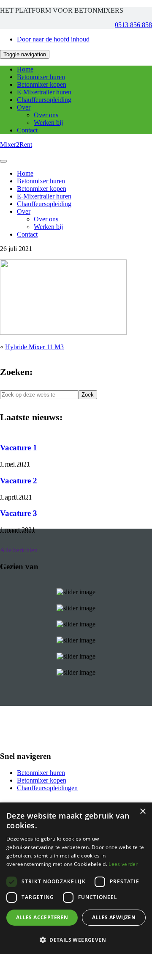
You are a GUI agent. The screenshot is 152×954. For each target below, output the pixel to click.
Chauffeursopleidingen (47, 787)
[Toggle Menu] (3, 161)
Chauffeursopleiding (44, 99)
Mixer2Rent (16, 144)
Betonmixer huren (41, 76)
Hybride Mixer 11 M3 (34, 346)
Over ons (46, 115)
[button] (76, 939)
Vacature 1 (18, 447)
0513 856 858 (133, 24)
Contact (27, 130)
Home (25, 69)
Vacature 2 (18, 480)
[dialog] (76, 878)
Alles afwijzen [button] (114, 917)
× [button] (142, 811)
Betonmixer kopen (41, 84)
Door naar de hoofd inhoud (53, 39)
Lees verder (123, 864)
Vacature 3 (18, 513)
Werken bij (48, 122)
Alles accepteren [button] (42, 917)
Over (23, 107)
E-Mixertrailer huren (44, 92)
